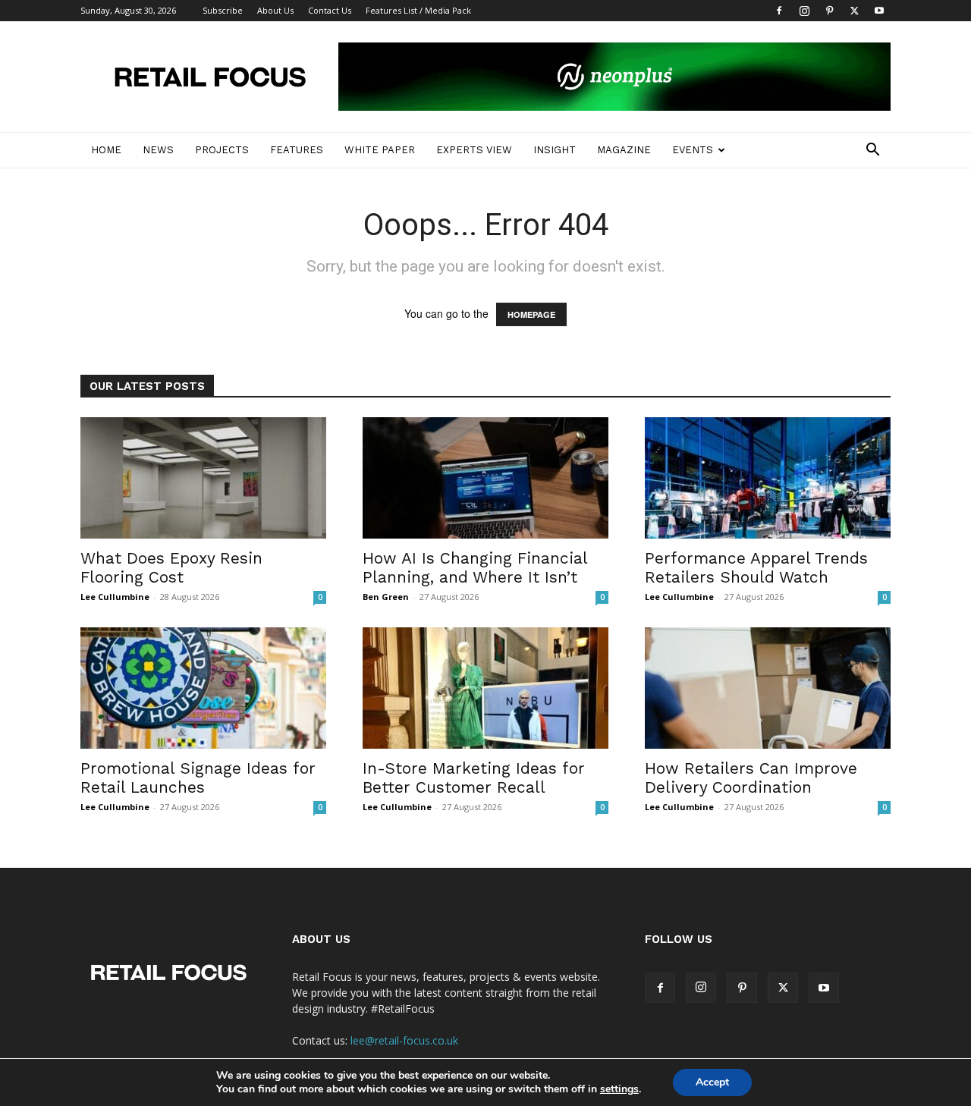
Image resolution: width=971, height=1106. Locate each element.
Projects (222, 150)
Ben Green (386, 596)
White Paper (379, 150)
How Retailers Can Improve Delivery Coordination (751, 778)
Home (106, 150)
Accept (712, 1082)
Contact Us (329, 10)
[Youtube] (879, 10)
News (158, 150)
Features (296, 150)
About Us (275, 10)
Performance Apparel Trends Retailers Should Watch (756, 567)
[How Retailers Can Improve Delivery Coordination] (768, 688)
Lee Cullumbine (114, 596)
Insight (554, 150)
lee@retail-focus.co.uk (404, 1040)
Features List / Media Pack (418, 10)
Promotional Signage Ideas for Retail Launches (198, 778)
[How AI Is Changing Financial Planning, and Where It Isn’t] (485, 478)
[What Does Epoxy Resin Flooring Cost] (203, 478)
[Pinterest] (829, 10)
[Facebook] (779, 10)
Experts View (474, 150)
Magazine (624, 150)
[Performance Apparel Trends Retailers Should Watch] (768, 478)
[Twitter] (854, 10)
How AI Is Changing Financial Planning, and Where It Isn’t (475, 567)
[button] (872, 151)
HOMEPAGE (531, 314)
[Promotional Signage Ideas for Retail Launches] (203, 688)
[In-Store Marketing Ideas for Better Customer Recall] (485, 688)
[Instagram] (804, 10)
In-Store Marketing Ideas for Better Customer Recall (474, 778)
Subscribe (223, 10)
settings (619, 1089)
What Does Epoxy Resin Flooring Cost (171, 567)
